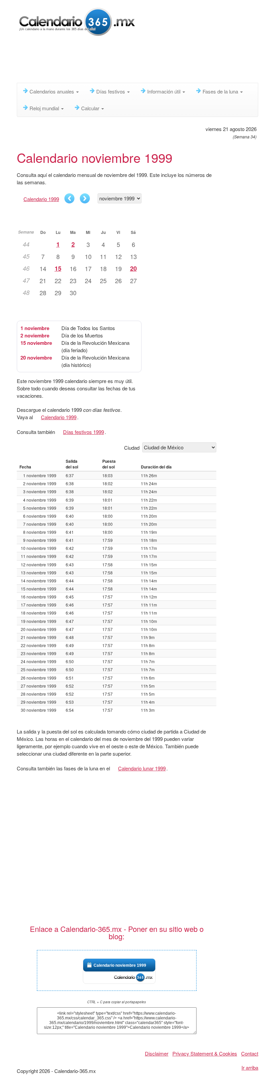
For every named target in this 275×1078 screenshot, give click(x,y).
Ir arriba (249, 1067)
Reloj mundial (45, 108)
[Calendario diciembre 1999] (85, 198)
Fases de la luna (221, 91)
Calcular (91, 108)
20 (133, 268)
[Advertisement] (139, 62)
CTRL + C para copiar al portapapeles (116, 1002)
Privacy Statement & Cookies (204, 1053)
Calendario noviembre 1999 (120, 965)
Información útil (164, 91)
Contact (249, 1053)
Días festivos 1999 (83, 431)
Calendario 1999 (41, 198)
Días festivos (111, 91)
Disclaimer (156, 1053)
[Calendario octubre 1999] (69, 198)
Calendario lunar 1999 (142, 768)
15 (58, 268)
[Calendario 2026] (77, 20)
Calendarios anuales (52, 91)
